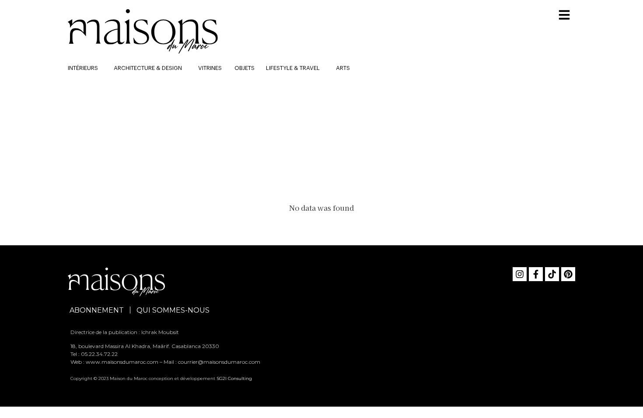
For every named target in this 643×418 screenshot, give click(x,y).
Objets (244, 68)
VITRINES (210, 68)
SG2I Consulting (234, 378)
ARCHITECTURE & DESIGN (148, 68)
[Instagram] (520, 274)
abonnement (97, 310)
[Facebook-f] (536, 274)
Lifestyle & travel (293, 68)
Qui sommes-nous (173, 310)
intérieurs (83, 68)
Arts (343, 68)
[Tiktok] (552, 274)
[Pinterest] (568, 274)
